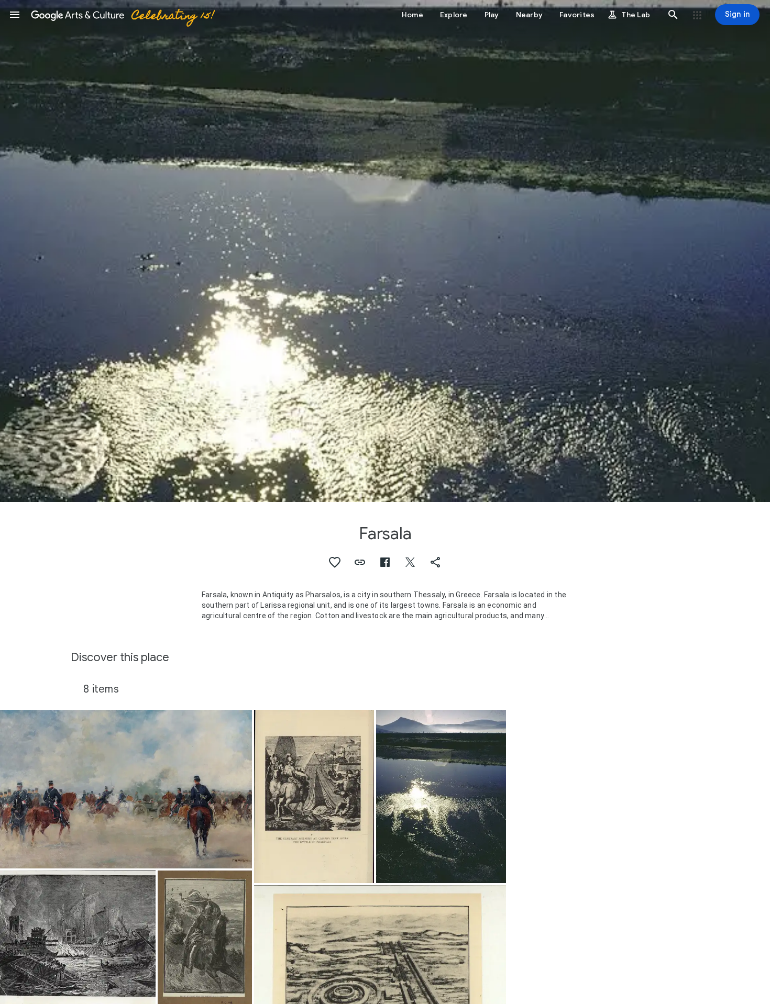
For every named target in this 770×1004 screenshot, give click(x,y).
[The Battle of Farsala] (126, 789)
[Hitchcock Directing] (441, 796)
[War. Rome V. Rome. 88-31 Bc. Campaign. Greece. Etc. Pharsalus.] (314, 796)
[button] (14, 14)
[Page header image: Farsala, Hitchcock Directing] (385, 251)
